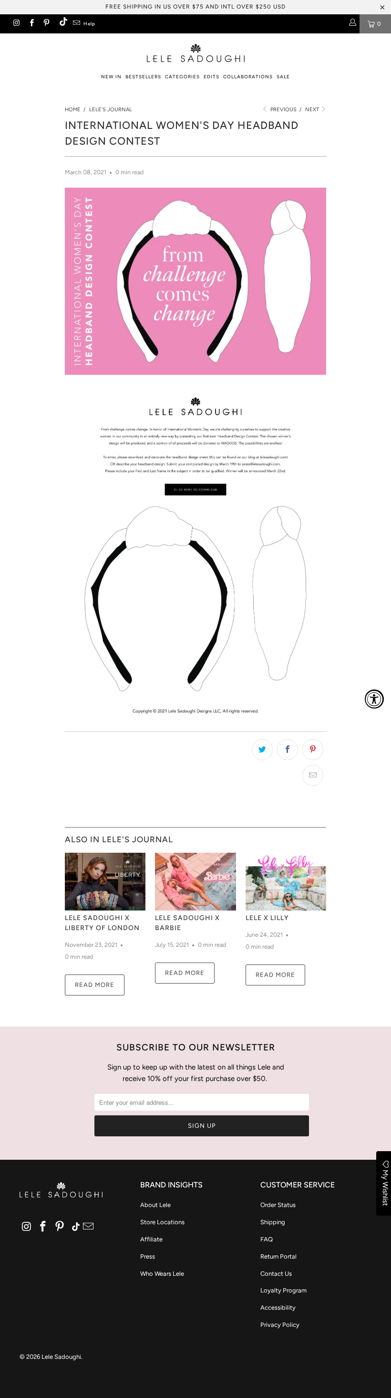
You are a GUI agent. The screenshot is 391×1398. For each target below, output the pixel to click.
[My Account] (352, 23)
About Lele (155, 1204)
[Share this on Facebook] (287, 749)
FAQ (266, 1239)
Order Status (278, 1204)
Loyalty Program (283, 1290)
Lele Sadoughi (61, 1356)
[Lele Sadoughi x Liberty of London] (105, 882)
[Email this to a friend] (312, 775)
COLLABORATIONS (248, 77)
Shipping (272, 1222)
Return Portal (278, 1256)
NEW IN (111, 77)
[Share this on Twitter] (262, 749)
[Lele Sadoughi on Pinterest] (46, 24)
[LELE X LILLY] (286, 882)
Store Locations (162, 1222)
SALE (283, 77)
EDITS (211, 77)
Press (147, 1256)
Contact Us (276, 1273)
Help (89, 24)
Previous (283, 109)
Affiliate (151, 1239)
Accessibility (278, 1307)
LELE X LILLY (267, 918)
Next (312, 109)
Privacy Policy (279, 1324)
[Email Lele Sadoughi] (76, 24)
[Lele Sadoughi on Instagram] (16, 24)
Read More (94, 984)
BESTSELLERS (143, 77)
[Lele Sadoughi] (195, 51)
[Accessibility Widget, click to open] (374, 699)
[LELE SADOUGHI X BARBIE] (195, 882)
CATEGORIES (182, 77)
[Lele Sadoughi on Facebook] (31, 24)
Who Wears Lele (162, 1273)
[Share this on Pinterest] (312, 749)
